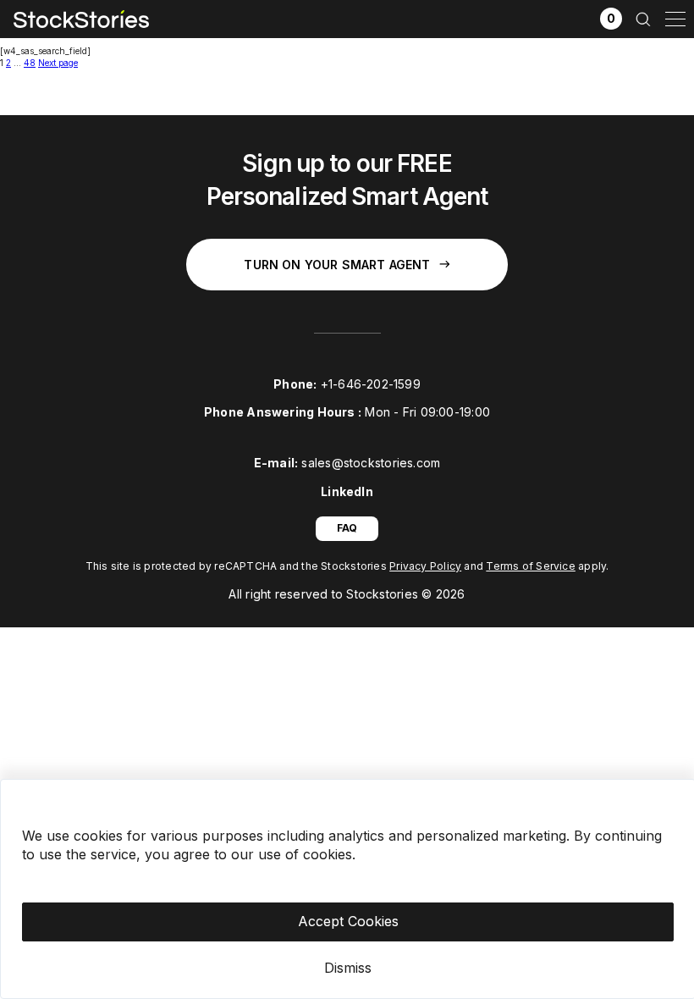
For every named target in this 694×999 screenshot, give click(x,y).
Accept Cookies (348, 921)
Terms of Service (531, 566)
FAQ (347, 528)
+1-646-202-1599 (371, 384)
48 (30, 63)
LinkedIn (347, 491)
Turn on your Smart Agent (337, 264)
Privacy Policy (425, 566)
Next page (58, 63)
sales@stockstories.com (370, 462)
